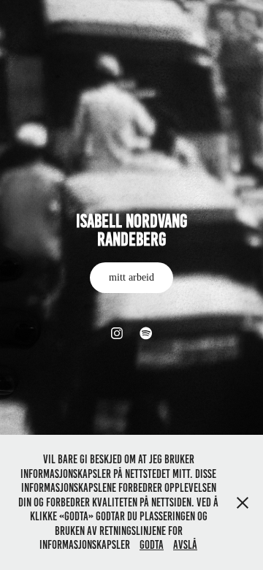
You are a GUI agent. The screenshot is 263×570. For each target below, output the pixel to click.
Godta (152, 545)
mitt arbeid (131, 277)
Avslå (185, 545)
